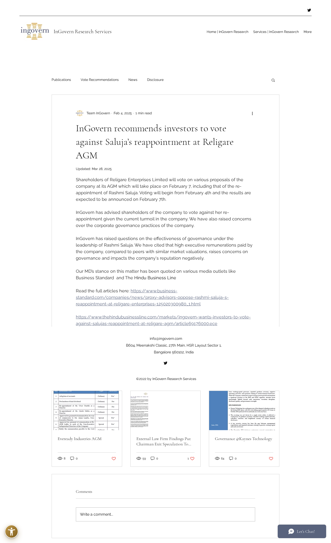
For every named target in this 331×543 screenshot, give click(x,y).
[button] (273, 80)
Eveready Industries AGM (80, 438)
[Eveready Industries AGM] (87, 410)
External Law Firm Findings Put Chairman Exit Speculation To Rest (163, 441)
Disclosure (155, 80)
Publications (61, 80)
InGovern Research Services (82, 31)
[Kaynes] (244, 410)
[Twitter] (309, 10)
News (132, 80)
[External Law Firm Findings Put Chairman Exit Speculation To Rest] (166, 410)
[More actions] (252, 113)
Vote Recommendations (100, 80)
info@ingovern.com (166, 338)
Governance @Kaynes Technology (243, 438)
